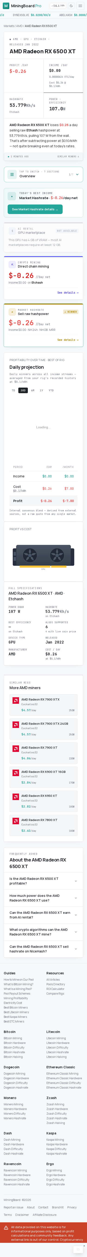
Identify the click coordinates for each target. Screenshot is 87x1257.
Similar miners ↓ (68, 156)
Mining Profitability (16, 998)
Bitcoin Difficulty (14, 1047)
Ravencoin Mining (15, 1170)
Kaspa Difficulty (56, 1149)
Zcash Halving (55, 1123)
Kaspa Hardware (57, 1144)
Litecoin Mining (56, 1038)
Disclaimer (22, 1215)
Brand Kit (58, 1207)
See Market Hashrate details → (35, 209)
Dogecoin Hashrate (16, 1087)
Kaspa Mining (55, 1140)
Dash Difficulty (13, 1149)
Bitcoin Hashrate (14, 1052)
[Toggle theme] (71, 6)
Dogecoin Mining (14, 1074)
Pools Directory (55, 984)
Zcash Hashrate (56, 1118)
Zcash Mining (55, 1104)
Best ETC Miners (14, 1021)
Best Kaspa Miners (15, 1017)
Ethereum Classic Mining (62, 1074)
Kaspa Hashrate (56, 1154)
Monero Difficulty (15, 1114)
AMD (19, 26)
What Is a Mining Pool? (18, 989)
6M (32, 390)
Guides (9, 973)
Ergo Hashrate (55, 1184)
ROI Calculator (55, 989)
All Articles (53, 980)
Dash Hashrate (13, 1154)
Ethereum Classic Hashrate (63, 1087)
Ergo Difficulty (55, 1180)
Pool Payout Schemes (17, 994)
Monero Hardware (15, 1109)
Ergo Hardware (55, 1175)
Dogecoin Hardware (16, 1078)
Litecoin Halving (56, 1057)
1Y (41, 390)
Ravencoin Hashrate (17, 1184)
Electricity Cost (13, 1003)
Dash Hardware (14, 1144)
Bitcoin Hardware (15, 1043)
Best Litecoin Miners (16, 1012)
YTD (51, 390)
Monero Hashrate (15, 1118)
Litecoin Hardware (57, 1043)
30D (23, 390)
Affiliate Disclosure (44, 1215)
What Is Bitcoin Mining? (18, 984)
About (31, 1207)
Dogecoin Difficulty (16, 1083)
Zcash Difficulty (56, 1114)
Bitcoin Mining (13, 1038)
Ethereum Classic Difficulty (63, 1083)
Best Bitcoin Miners (16, 1007)
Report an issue (13, 1207)
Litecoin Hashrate (57, 1052)
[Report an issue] (78, 1249)
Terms (8, 1215)
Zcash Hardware (57, 1109)
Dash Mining (12, 1140)
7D (13, 390)
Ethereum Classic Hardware (64, 1078)
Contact (43, 1207)
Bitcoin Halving (13, 1057)
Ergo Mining (54, 1170)
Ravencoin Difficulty (16, 1180)
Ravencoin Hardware (17, 1175)
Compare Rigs (55, 994)
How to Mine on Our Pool (19, 980)
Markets (9, 26)
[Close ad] (84, 1246)
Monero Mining (13, 1104)
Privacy (72, 1207)
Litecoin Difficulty (57, 1047)
